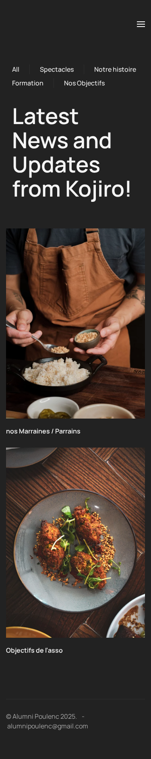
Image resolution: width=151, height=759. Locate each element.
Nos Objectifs (84, 83)
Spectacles (57, 69)
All (15, 69)
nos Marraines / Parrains (43, 431)
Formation (27, 83)
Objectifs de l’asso (34, 650)
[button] (141, 24)
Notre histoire (115, 69)
